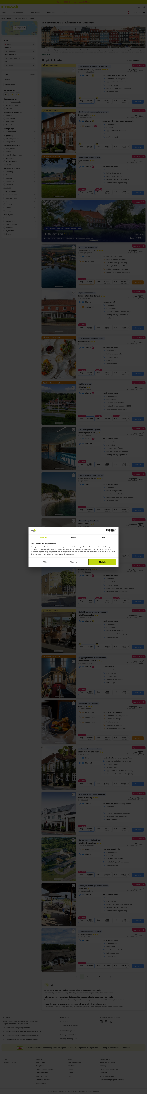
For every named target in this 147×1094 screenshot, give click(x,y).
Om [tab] (103, 537)
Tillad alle (102, 562)
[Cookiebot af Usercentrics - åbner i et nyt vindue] (107, 530)
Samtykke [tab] (43, 537)
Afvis (45, 562)
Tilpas (72, 562)
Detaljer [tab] (73, 537)
